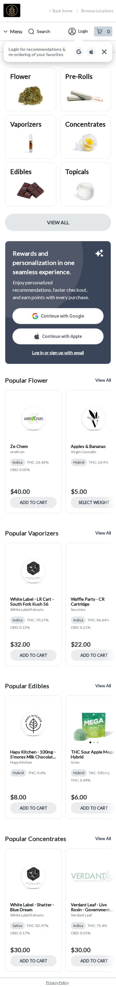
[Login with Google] (79, 52)
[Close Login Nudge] (104, 52)
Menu (16, 31)
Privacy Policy (57, 982)
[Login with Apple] (91, 52)
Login (83, 31)
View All (58, 222)
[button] (58, 52)
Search (43, 31)
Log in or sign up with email (58, 352)
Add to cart (33, 502)
